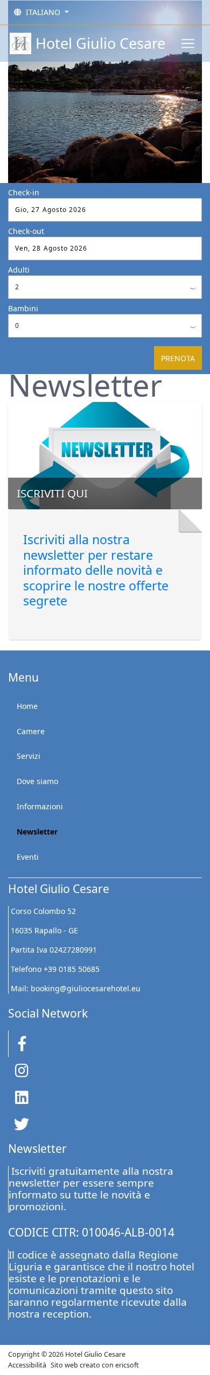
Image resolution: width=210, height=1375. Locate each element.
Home (27, 706)
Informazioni (40, 806)
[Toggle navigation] (187, 43)
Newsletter (37, 832)
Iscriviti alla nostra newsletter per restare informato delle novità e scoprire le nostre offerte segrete (96, 570)
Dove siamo (37, 781)
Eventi (28, 857)
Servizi (28, 756)
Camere (31, 731)
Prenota (178, 358)
